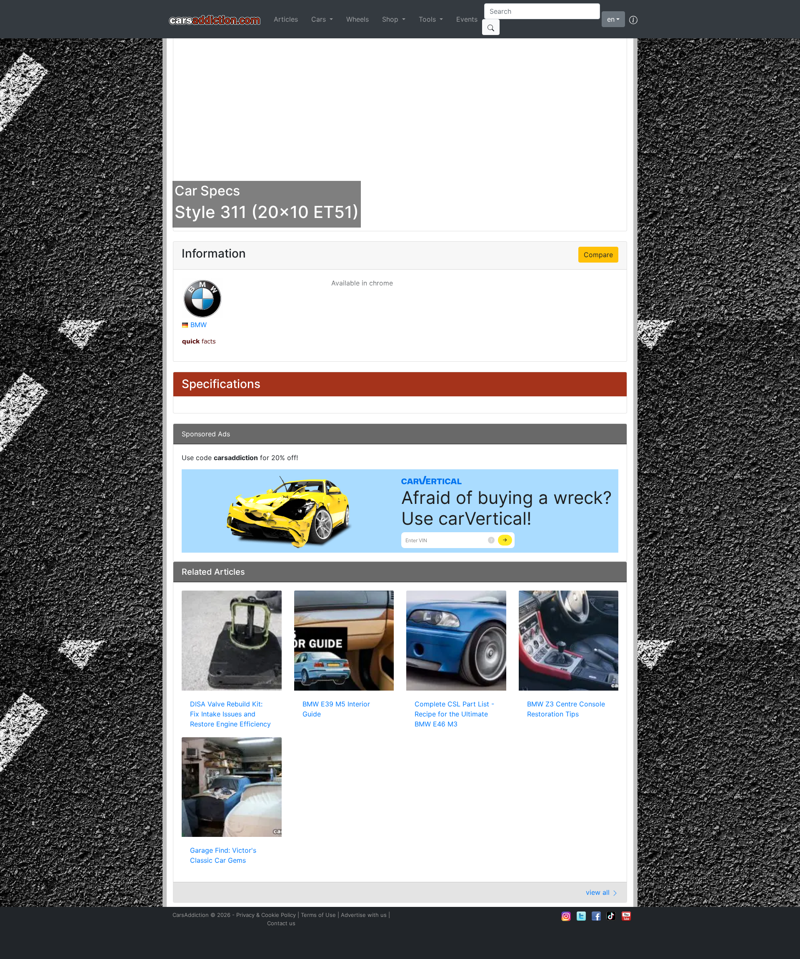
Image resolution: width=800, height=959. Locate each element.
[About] (633, 19)
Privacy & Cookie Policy (266, 914)
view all (599, 892)
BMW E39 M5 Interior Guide (336, 709)
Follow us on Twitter (581, 916)
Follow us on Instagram (566, 916)
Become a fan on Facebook (596, 916)
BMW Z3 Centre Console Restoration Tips (566, 709)
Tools (428, 19)
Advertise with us (364, 914)
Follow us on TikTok (611, 916)
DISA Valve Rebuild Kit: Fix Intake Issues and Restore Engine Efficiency (230, 714)
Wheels (357, 19)
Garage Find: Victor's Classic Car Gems (223, 855)
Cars (319, 19)
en (611, 19)
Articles (286, 19)
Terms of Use (318, 914)
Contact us (281, 923)
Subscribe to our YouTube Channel (626, 916)
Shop (391, 19)
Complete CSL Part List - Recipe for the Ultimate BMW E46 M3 (454, 714)
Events (467, 19)
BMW (198, 325)
